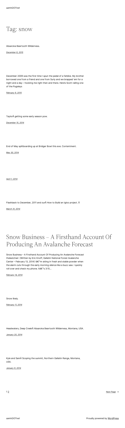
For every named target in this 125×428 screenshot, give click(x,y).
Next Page (112, 392)
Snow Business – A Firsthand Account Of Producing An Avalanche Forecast (59, 240)
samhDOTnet (13, 8)
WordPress (113, 418)
